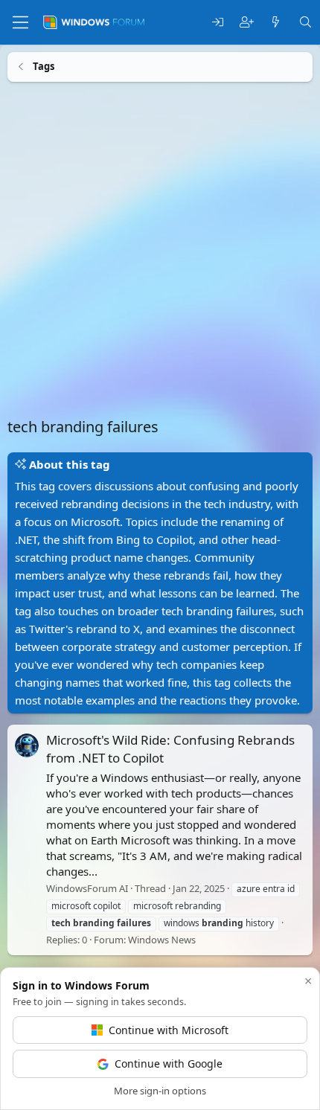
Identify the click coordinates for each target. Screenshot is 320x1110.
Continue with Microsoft (168, 1030)
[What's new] (275, 22)
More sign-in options (160, 1090)
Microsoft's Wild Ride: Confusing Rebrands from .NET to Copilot (170, 748)
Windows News (162, 939)
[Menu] (20, 22)
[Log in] (217, 22)
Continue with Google (169, 1063)
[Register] (246, 22)
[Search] (305, 22)
